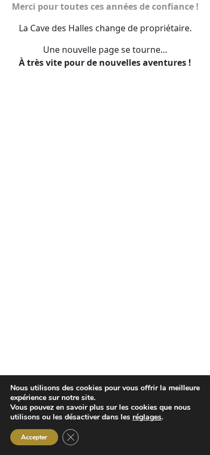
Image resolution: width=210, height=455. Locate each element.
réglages (147, 417)
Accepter (34, 437)
